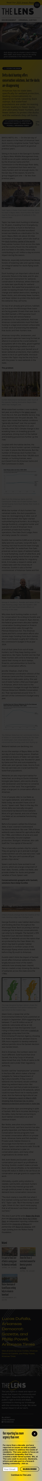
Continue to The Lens (21, 1475)
